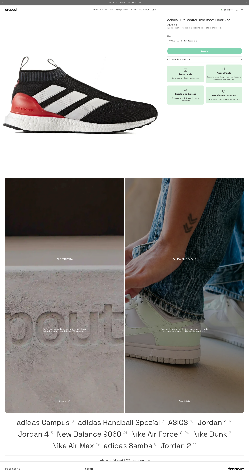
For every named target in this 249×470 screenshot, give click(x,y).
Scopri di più (64, 401)
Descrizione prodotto (180, 59)
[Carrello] (242, 10)
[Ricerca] (236, 10)
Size (169, 36)
